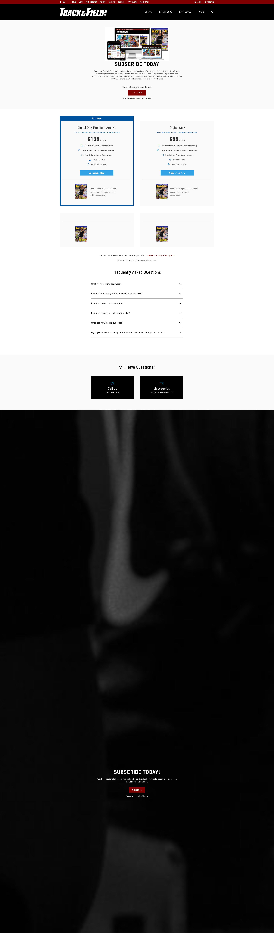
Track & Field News (83, 12)
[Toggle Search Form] (212, 11)
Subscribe (137, 790)
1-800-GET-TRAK (112, 392)
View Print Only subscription (160, 255)
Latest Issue (165, 12)
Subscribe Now (97, 173)
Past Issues (185, 12)
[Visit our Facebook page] (60, 2)
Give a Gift (137, 93)
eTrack (148, 12)
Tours (201, 12)
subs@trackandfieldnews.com (161, 392)
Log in (145, 796)
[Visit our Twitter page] (64, 2)
